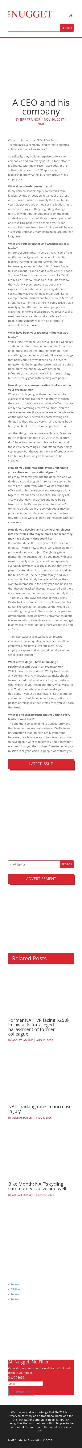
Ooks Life (14, 1351)
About (12, 1324)
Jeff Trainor (30, 119)
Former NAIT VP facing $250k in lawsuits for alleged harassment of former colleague (39, 1027)
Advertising (15, 1338)
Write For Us (16, 1333)
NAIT (41, 124)
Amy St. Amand (22, 1040)
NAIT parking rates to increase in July (40, 1108)
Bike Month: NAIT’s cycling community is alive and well (37, 1186)
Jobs (11, 1342)
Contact (13, 1347)
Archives (13, 1329)
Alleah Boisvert (23, 1117)
